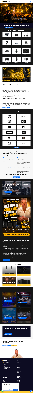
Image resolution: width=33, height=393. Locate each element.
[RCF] (9, 116)
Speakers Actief (19, 362)
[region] (10, 387)
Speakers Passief (19, 371)
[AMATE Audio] (9, 143)
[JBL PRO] (9, 138)
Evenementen (18, 380)
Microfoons (18, 373)
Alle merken (16, 147)
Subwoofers (18, 363)
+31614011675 (14, 345)
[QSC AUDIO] (24, 116)
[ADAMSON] (24, 138)
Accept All (16, 389)
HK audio (3, 380)
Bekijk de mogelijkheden (8, 300)
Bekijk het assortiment (9, 27)
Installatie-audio (19, 375)
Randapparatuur (19, 366)
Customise (5, 389)
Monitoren (18, 376)
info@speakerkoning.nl (12, 167)
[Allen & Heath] (24, 143)
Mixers (18, 372)
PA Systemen (18, 367)
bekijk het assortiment (8, 191)
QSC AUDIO (3, 381)
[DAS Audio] (24, 121)
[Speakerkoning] (6, 1)
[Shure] (9, 132)
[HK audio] (9, 121)
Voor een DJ (18, 381)
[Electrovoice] (24, 132)
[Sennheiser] (24, 127)
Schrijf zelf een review (16, 177)
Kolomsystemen (19, 368)
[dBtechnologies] (9, 127)
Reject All (10, 389)
